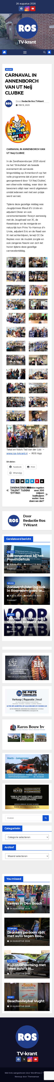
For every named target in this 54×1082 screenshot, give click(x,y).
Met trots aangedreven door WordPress (23, 1073)
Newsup (18, 1076)
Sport (10, 997)
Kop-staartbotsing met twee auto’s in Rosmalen (26, 968)
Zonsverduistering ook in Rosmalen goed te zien (26, 590)
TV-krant (27, 42)
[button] (44, 52)
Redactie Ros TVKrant (33, 101)
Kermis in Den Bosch (24, 903)
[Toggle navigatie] (25, 52)
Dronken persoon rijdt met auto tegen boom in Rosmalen (26, 936)
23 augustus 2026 (20, 974)
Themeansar (33, 1076)
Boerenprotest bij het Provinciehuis (25, 557)
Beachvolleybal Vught (25, 1001)
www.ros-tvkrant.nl (17, 453)
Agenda (11, 899)
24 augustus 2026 (20, 908)
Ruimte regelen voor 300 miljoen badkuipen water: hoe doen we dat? (35, 494)
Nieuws (9, 69)
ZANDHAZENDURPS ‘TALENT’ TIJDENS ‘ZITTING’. (18, 490)
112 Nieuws (12, 928)
